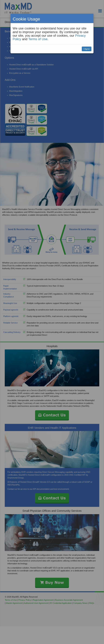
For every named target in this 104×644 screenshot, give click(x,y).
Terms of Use (37, 39)
